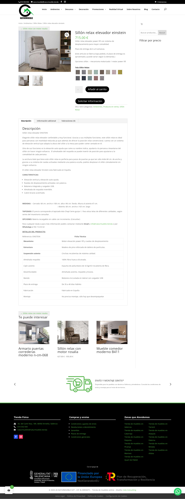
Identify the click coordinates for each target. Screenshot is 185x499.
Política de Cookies (95, 496)
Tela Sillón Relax (82, 67)
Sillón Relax (37, 23)
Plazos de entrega (78, 433)
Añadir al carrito (97, 89)
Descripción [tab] (26, 121)
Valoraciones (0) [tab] (68, 121)
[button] (67, 34)
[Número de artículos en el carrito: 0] (141, 24)
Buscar (162, 32)
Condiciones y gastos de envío (83, 424)
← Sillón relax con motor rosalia (34, 28)
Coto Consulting (129, 490)
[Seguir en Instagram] (21, 437)
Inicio (20, 23)
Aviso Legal (60, 496)
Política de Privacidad (76, 496)
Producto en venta (111, 106)
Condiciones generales (80, 437)
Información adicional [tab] (46, 121)
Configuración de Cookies (116, 496)
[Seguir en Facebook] (16, 437)
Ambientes (28, 23)
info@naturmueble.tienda (102, 224)
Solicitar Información (90, 101)
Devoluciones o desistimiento (83, 427)
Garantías (75, 430)
